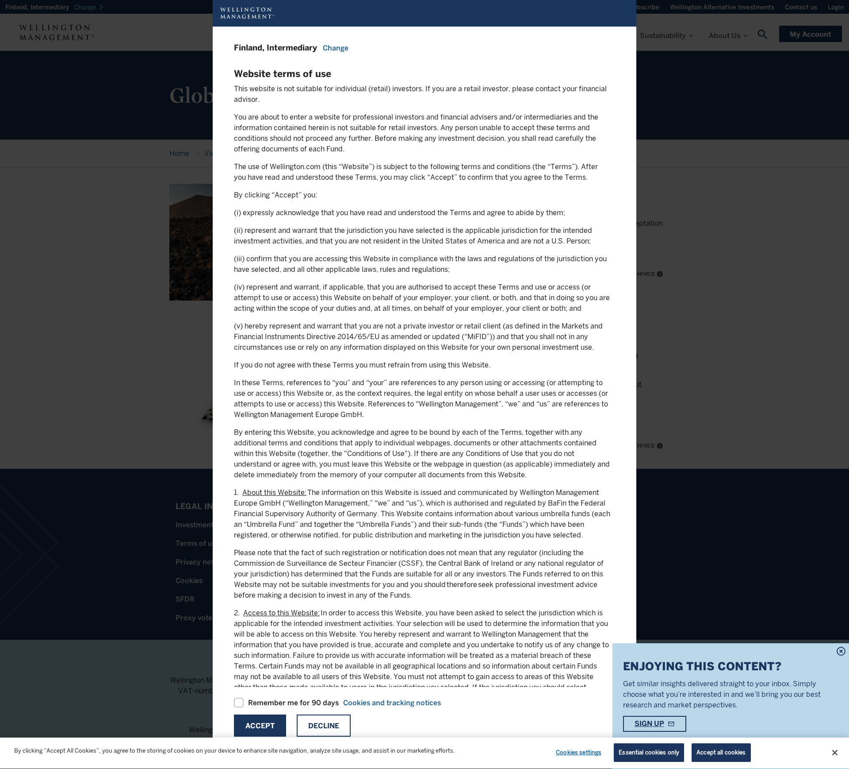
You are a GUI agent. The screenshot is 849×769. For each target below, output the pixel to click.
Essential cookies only (649, 752)
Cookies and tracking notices (392, 703)
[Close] (835, 752)
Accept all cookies (721, 752)
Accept (260, 726)
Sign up (649, 723)
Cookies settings (578, 752)
